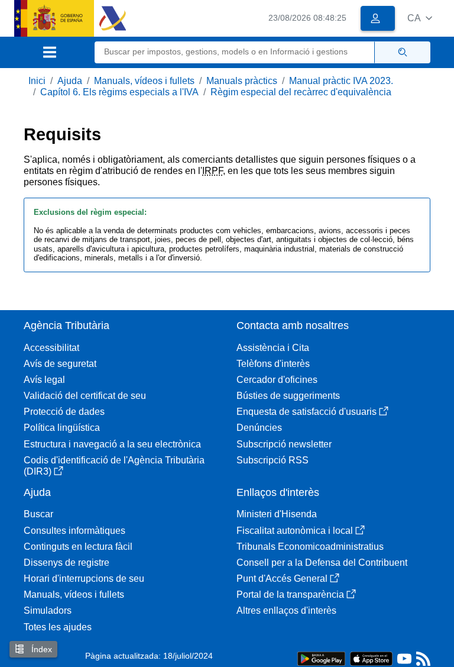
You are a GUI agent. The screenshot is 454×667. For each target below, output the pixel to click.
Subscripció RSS (272, 460)
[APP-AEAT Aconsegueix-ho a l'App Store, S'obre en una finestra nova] (371, 658)
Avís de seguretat (60, 364)
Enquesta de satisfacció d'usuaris (306, 412)
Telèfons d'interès (273, 364)
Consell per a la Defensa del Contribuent (321, 563)
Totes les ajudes (58, 627)
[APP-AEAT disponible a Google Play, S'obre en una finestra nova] (321, 658)
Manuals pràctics (241, 81)
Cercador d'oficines (276, 380)
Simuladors (48, 610)
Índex (40, 649)
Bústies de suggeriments (288, 396)
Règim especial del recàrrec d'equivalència (300, 92)
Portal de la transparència (290, 594)
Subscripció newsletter (284, 444)
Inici (37, 81)
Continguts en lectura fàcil (78, 547)
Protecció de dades (64, 412)
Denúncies (259, 428)
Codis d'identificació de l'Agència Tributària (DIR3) (114, 465)
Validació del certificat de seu (85, 396)
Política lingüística (62, 428)
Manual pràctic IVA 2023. (341, 81)
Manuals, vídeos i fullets (144, 81)
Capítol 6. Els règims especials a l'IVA (119, 92)
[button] (420, 18)
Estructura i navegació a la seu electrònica (112, 444)
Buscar (38, 514)
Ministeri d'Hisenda (276, 514)
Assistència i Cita (272, 348)
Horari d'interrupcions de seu (84, 578)
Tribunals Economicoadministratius (310, 547)
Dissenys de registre (66, 563)
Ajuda (69, 81)
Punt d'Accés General (281, 578)
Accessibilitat (51, 348)
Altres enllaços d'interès (286, 610)
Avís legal (44, 380)
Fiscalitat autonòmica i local (294, 531)
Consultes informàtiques (74, 531)
